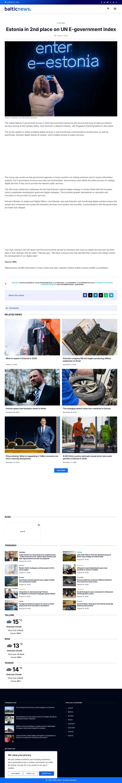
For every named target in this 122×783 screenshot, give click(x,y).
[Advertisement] (61, 156)
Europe (21, 577)
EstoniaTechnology (48, 284)
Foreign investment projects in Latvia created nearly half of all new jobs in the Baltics (36, 605)
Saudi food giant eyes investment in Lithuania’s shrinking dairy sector (95, 593)
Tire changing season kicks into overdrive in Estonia (87, 408)
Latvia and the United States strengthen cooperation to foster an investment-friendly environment (36, 736)
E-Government (70, 283)
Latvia (21, 601)
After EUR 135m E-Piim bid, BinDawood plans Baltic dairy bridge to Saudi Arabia (94, 556)
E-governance (58, 283)
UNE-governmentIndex (65, 284)
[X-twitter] (116, 2)
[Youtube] (107, 2)
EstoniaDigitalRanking (103, 283)
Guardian (80, 577)
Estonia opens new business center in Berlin (26, 408)
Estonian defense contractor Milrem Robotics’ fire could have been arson (94, 581)
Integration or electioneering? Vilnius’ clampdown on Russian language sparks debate (37, 593)
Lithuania (80, 565)
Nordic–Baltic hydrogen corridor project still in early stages (36, 569)
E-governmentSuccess (85, 283)
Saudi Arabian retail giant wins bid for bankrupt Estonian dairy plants (95, 605)
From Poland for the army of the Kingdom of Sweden (35, 707)
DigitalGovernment (26, 283)
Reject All (30, 773)
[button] (115, 8)
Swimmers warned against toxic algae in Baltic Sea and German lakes (37, 581)
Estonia (62, 23)
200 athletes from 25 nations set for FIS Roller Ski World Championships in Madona (36, 718)
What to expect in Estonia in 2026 (21, 358)
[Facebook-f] (101, 2)
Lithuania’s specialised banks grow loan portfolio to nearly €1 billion (92, 569)
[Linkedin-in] (104, 2)
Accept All (46, 773)
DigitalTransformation (43, 283)
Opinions (22, 552)
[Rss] (113, 2)
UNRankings (79, 284)
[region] (31, 764)
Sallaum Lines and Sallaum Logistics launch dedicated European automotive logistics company (35, 727)
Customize (15, 773)
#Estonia (15, 283)
